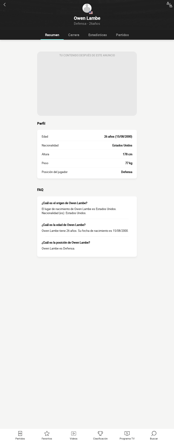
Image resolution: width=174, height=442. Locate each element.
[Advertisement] (87, 87)
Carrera (73, 34)
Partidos (122, 34)
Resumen (52, 34)
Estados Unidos (122, 145)
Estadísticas (97, 34)
